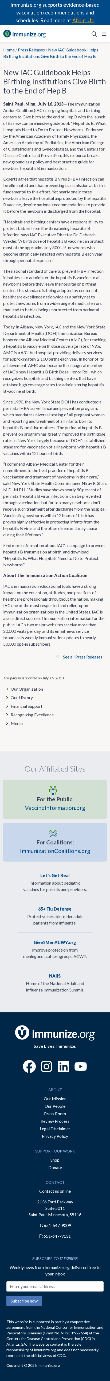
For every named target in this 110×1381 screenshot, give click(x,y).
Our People (55, 1106)
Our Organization (27, 688)
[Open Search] (94, 33)
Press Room (55, 1113)
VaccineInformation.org (55, 803)
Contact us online (55, 1190)
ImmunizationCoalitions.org (55, 846)
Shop (55, 1159)
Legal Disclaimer (55, 1128)
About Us (83, 20)
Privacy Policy (55, 1136)
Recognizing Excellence (32, 714)
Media (17, 723)
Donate (55, 1167)
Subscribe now (24, 1300)
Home (9, 49)
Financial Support (26, 706)
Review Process (55, 1121)
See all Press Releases (82, 656)
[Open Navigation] (103, 33)
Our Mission (55, 1098)
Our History (22, 697)
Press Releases (31, 49)
